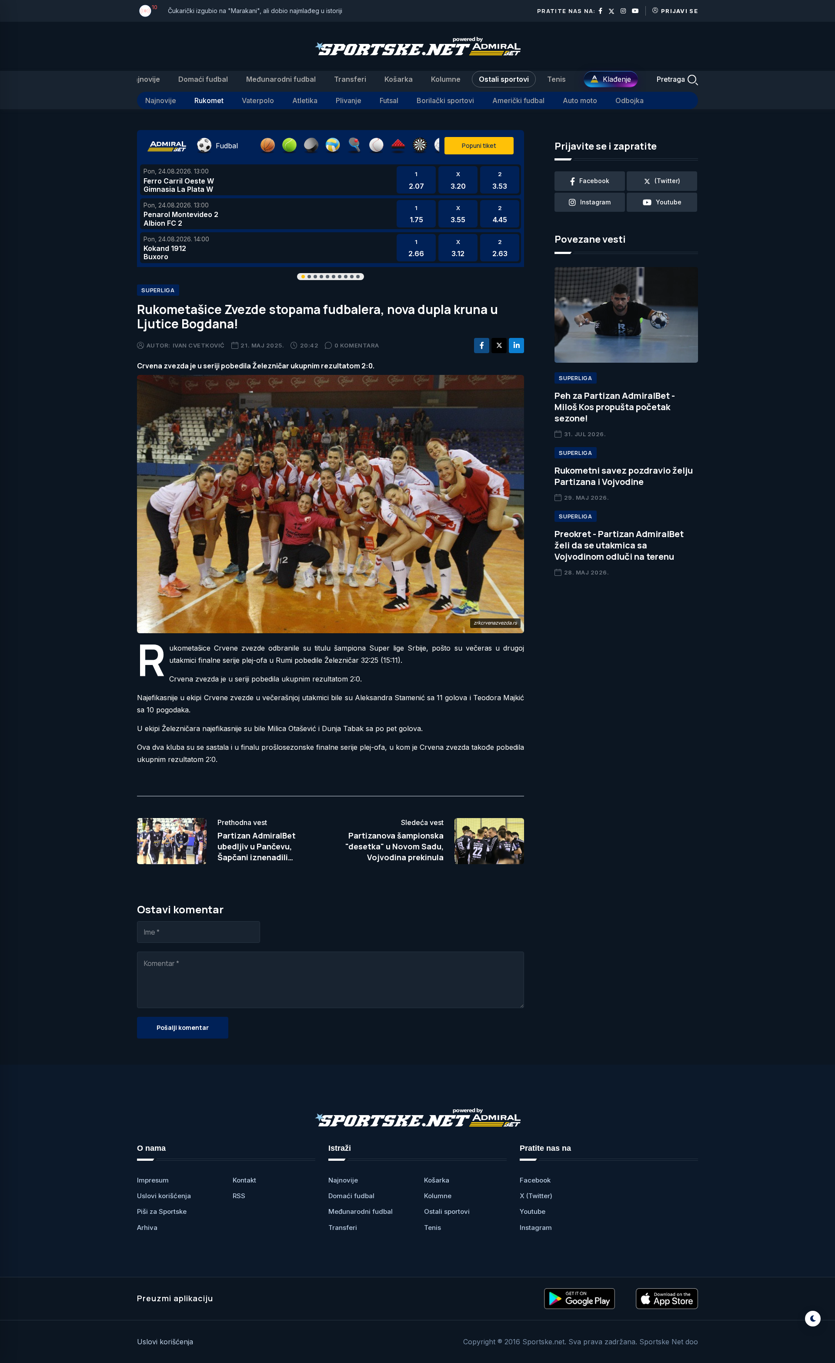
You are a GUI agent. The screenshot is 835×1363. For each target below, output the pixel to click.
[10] (145, 11)
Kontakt (244, 1180)
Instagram (536, 1227)
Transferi (350, 79)
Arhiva (147, 1227)
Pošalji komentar (183, 1027)
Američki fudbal (518, 100)
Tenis (556, 79)
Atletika (304, 100)
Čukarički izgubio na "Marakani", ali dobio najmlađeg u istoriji (255, 10)
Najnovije (144, 79)
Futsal (389, 100)
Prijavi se (679, 10)
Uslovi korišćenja (164, 1196)
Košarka (398, 79)
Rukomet (209, 100)
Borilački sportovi (445, 100)
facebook (594, 180)
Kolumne (446, 79)
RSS (239, 1196)
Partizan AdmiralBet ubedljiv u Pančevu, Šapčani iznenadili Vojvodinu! (256, 852)
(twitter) (667, 180)
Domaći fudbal (203, 79)
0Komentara (356, 345)
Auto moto (580, 100)
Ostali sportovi (504, 79)
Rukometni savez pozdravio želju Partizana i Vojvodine (623, 476)
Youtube (532, 1211)
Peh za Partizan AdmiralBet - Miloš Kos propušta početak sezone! (614, 407)
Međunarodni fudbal (281, 79)
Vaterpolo (258, 100)
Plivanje (348, 100)
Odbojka (629, 100)
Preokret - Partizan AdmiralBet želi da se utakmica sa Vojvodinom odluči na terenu (619, 545)
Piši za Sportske (162, 1211)
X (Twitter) (536, 1196)
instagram (595, 202)
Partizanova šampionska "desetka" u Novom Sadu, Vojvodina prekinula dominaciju (394, 852)
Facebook (535, 1180)
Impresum (153, 1180)
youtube (668, 202)
